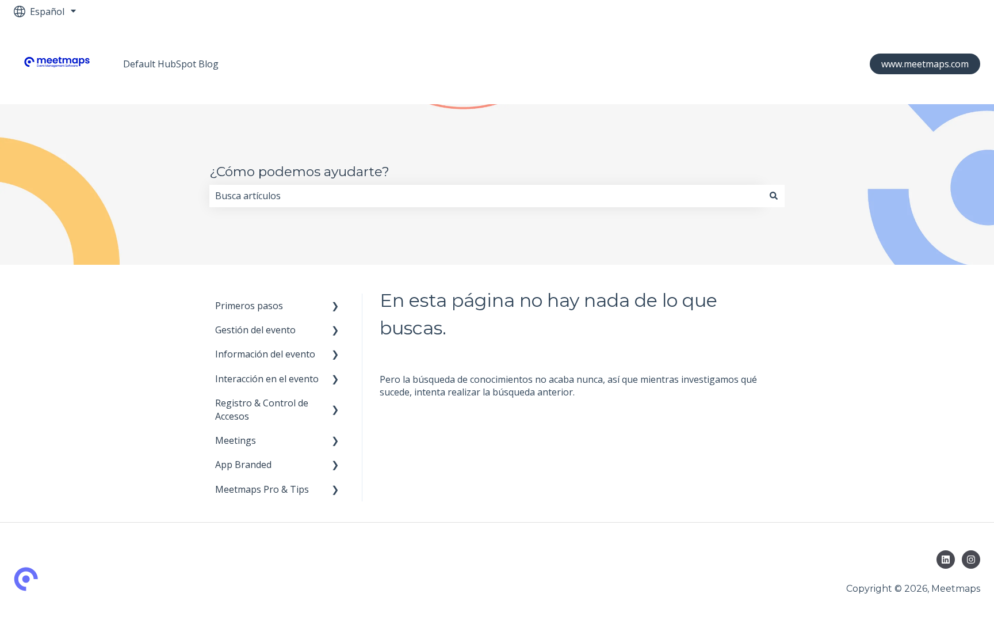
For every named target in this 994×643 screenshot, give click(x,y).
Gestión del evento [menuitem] (255, 330)
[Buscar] (774, 196)
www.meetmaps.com (925, 64)
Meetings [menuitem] (235, 440)
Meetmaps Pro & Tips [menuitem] (262, 489)
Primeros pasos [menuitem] (249, 305)
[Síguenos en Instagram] (971, 559)
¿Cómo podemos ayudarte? (299, 171)
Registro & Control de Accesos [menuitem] (261, 409)
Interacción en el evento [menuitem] (267, 378)
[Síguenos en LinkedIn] (945, 559)
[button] (335, 306)
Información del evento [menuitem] (265, 354)
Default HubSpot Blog (171, 64)
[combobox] (486, 196)
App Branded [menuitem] (243, 464)
